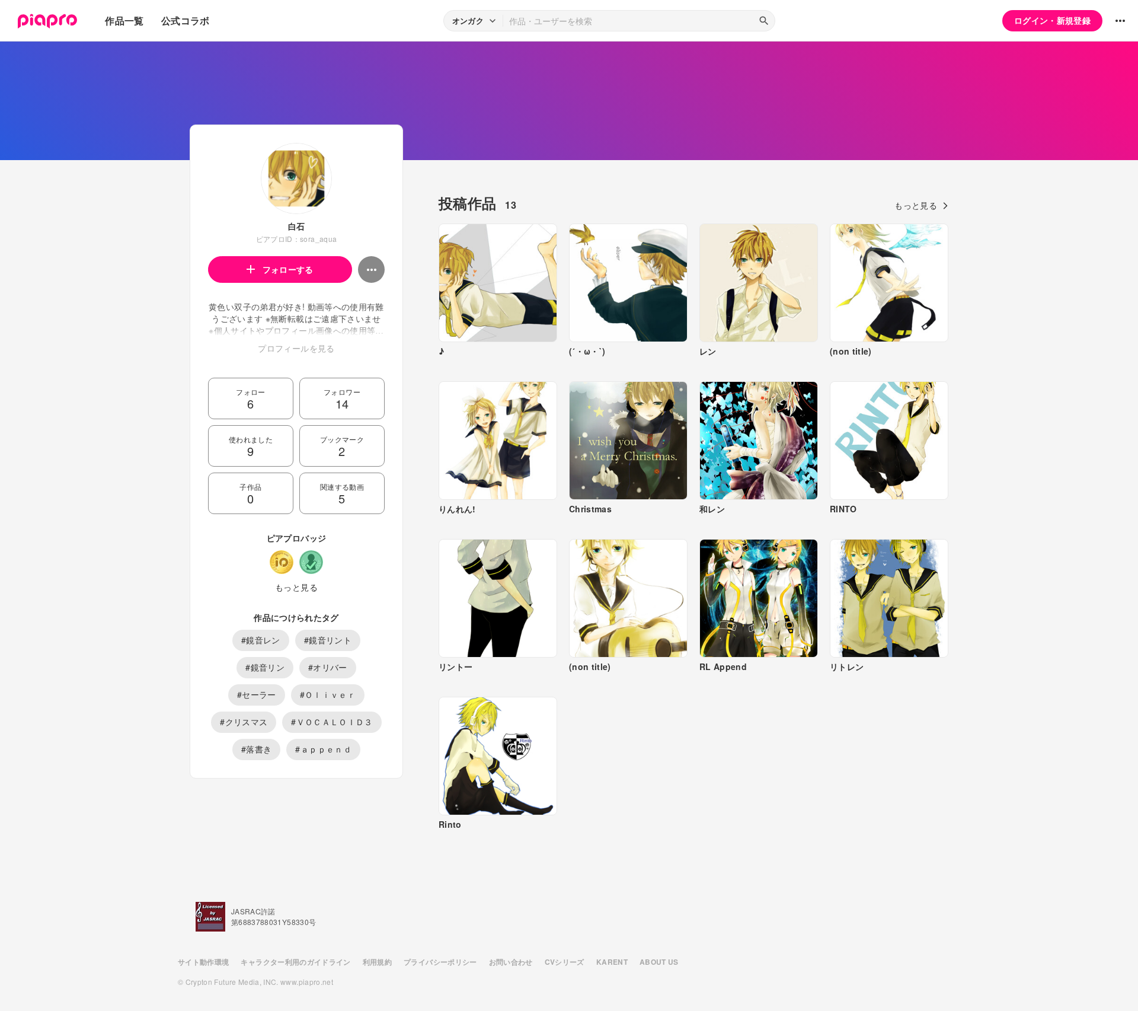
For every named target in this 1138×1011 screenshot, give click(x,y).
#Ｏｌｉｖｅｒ (328, 694)
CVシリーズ (564, 961)
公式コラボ (185, 20)
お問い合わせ (511, 961)
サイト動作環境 (203, 961)
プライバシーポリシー (440, 961)
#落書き (256, 749)
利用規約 (377, 961)
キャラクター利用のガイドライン (295, 961)
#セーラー (256, 694)
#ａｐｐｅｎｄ (323, 749)
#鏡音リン (264, 667)
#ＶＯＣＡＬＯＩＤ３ (332, 722)
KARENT (612, 961)
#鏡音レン (260, 640)
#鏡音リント (327, 640)
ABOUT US (659, 961)
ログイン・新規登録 (1052, 20)
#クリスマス (243, 722)
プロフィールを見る (296, 348)
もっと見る (296, 587)
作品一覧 (124, 20)
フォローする (288, 269)
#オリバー (327, 667)
